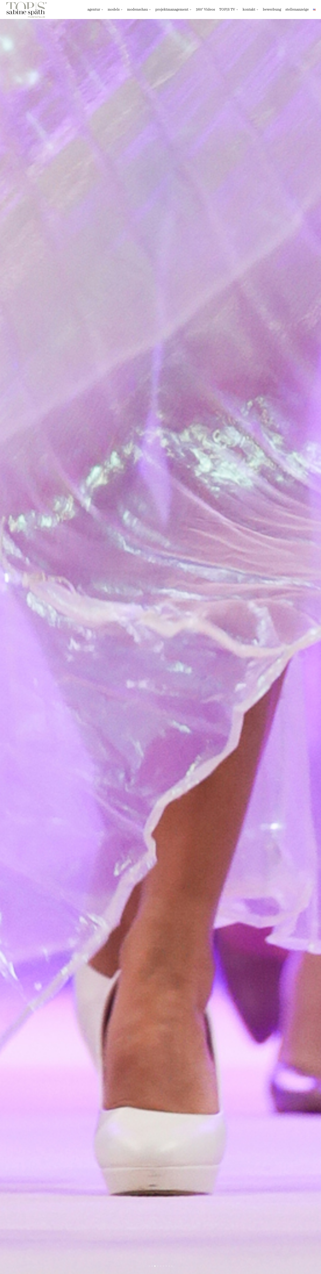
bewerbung (272, 10)
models (114, 10)
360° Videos (205, 10)
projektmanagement (171, 10)
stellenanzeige (297, 10)
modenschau (137, 10)
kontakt (249, 10)
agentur (93, 10)
